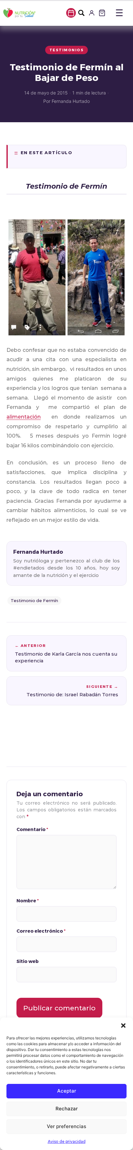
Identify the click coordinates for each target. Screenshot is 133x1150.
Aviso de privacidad (67, 1141)
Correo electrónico (41, 931)
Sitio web (27, 961)
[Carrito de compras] (102, 13)
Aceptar (66, 1091)
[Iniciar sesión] (92, 13)
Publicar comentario (59, 1008)
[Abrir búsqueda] (81, 13)
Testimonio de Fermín (34, 600)
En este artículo (47, 152)
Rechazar (67, 1108)
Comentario (32, 829)
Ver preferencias (66, 1126)
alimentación (23, 417)
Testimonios (66, 50)
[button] (123, 1025)
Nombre (27, 900)
